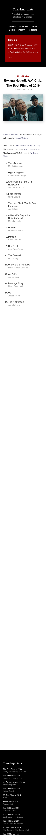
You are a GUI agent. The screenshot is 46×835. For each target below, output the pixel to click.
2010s (37, 149)
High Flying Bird (16, 172)
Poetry (21, 29)
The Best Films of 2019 (28, 134)
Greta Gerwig (14, 196)
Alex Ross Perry (15, 249)
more (10, 57)
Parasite (12, 236)
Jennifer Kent (14, 304)
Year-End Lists (23, 9)
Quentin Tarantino (16, 187)
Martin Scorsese (15, 166)
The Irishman (15, 163)
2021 (26, 149)
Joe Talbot (13, 208)
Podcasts (32, 29)
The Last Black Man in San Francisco (22, 204)
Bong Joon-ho (14, 239)
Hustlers (12, 227)
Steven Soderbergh (17, 175)
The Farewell (14, 255)
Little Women (14, 193)
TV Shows (23, 26)
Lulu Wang (13, 258)
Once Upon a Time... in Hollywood (20, 183)
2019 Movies (23, 76)
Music (34, 26)
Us (9, 292)
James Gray (13, 276)
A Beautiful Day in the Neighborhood (19, 216)
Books (12, 29)
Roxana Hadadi (10, 134)
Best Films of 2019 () (27, 145)
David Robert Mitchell (18, 267)
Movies (12, 26)
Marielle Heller (14, 221)
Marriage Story (15, 283)
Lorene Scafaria (15, 230)
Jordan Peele (14, 295)
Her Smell (13, 246)
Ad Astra (12, 274)
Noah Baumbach (16, 286)
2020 (32, 149)
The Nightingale (16, 301)
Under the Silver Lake (19, 264)
